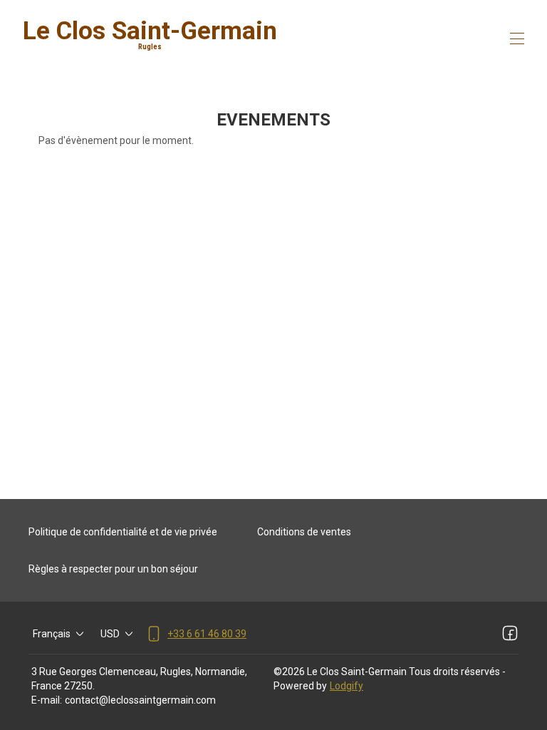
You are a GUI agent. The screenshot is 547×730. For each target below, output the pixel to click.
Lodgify (346, 686)
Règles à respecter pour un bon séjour (113, 569)
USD (110, 633)
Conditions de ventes (304, 532)
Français (52, 633)
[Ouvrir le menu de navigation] (517, 38)
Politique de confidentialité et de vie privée (122, 532)
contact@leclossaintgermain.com (140, 700)
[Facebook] (510, 633)
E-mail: (46, 700)
